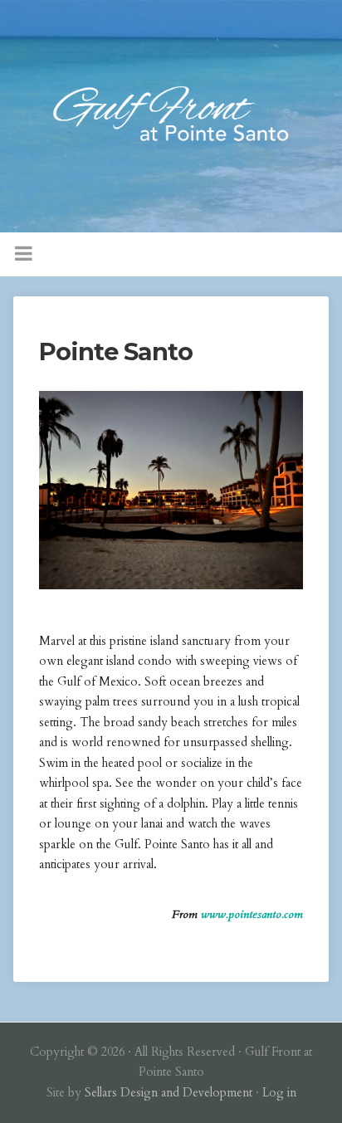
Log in (279, 1093)
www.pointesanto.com (252, 914)
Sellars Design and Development (168, 1093)
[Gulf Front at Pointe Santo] (171, 116)
